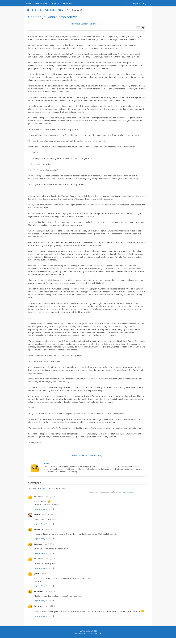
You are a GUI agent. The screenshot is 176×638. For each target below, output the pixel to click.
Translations (41, 3)
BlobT (28, 3)
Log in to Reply (39, 509)
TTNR (46, 463)
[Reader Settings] (143, 27)
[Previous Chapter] (80, 23)
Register (137, 3)
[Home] (28, 10)
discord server (127, 492)
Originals (55, 3)
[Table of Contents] (138, 27)
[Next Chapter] (95, 23)
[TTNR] (35, 472)
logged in (44, 488)
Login (127, 3)
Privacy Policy (80, 633)
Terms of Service (94, 633)
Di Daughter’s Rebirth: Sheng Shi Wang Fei (50, 10)
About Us (67, 3)
